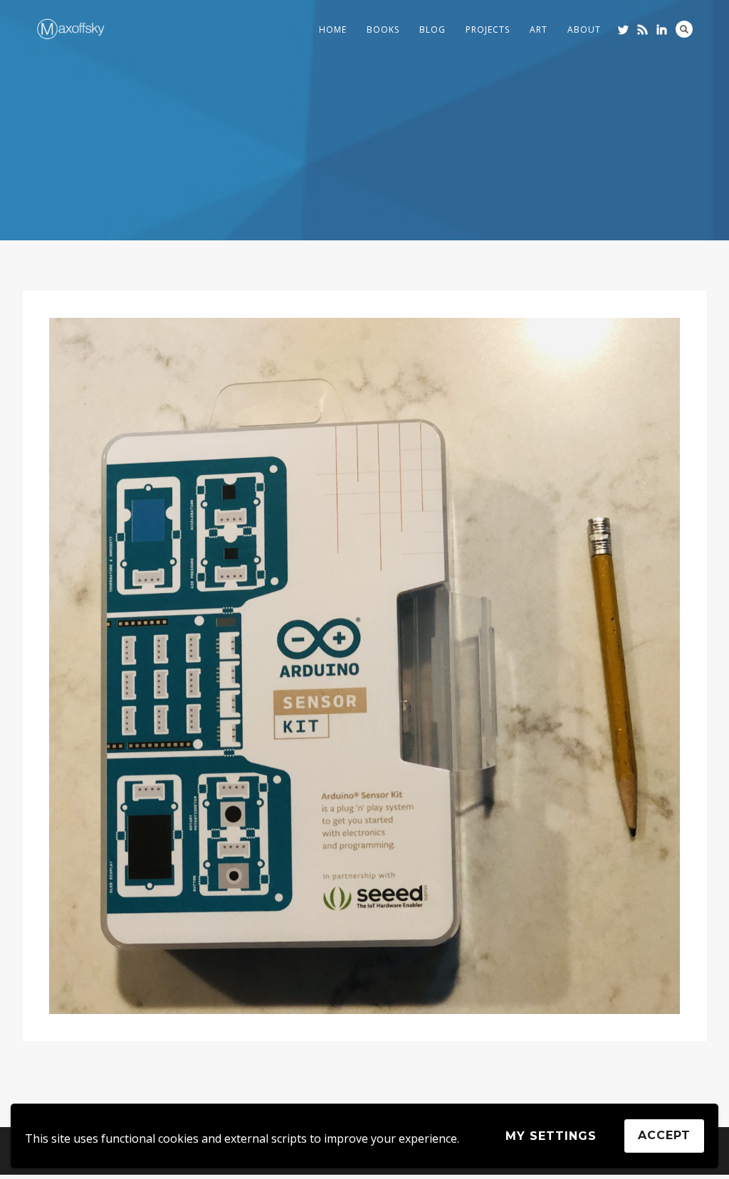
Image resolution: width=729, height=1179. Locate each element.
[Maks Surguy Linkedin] (662, 29)
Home (333, 29)
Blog (432, 29)
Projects (488, 29)
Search (684, 29)
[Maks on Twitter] (623, 29)
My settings (551, 1136)
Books (383, 29)
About (584, 29)
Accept (664, 1135)
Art (538, 29)
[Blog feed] (642, 29)
